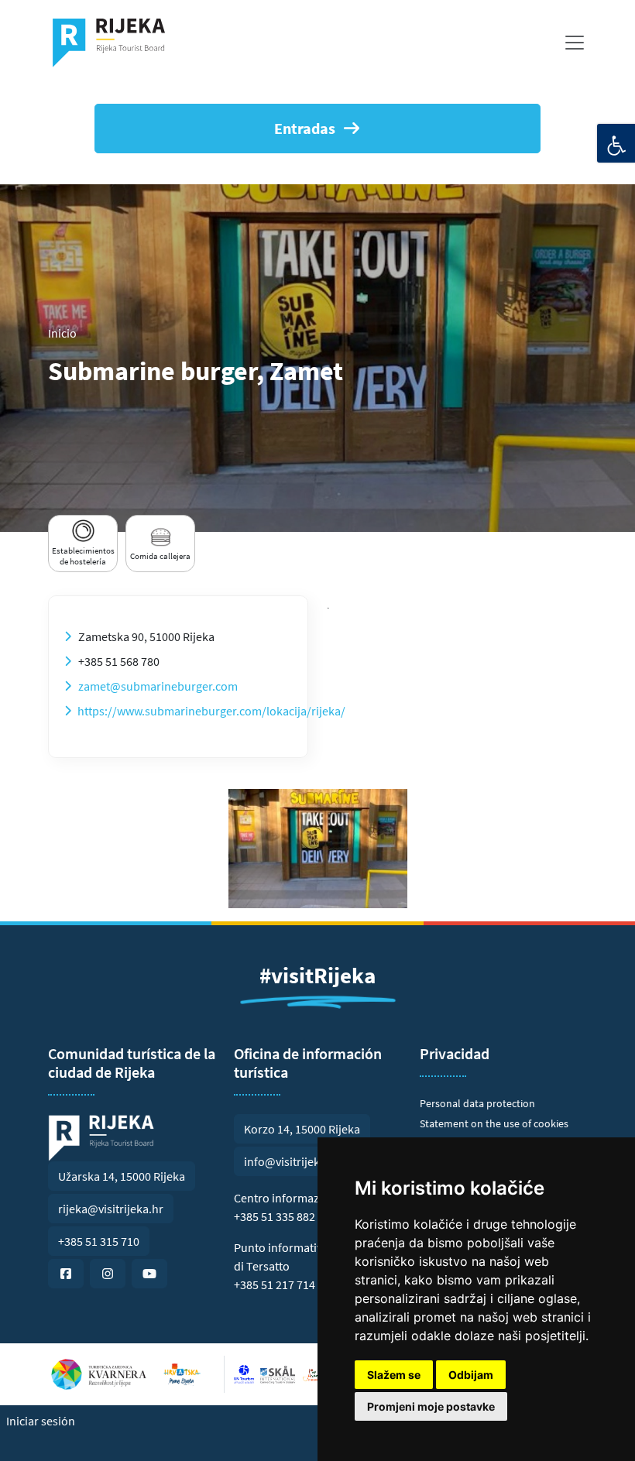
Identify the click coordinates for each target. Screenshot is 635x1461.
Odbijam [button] (470, 1374)
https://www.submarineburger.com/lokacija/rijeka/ (211, 710)
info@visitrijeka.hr (292, 1161)
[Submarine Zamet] (317, 849)
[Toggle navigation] (574, 42)
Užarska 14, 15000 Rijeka (121, 1176)
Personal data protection (477, 1103)
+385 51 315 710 (98, 1241)
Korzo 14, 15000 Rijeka (302, 1129)
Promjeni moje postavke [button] (431, 1406)
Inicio (62, 333)
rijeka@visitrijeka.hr (110, 1208)
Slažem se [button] (393, 1374)
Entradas (304, 128)
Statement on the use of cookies (494, 1123)
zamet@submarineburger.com (158, 686)
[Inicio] (115, 42)
